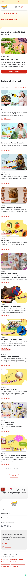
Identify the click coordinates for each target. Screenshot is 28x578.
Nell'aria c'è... (5, 240)
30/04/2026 (3, 108)
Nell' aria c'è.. (5, 174)
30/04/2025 (3, 387)
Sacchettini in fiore (7, 422)
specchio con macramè (9, 273)
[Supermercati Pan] (6, 7)
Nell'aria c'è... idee (7, 110)
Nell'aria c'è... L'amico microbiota (12, 143)
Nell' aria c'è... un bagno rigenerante (13, 455)
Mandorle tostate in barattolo (11, 207)
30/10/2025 (3, 205)
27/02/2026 (3, 141)
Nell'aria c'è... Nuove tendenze (11, 339)
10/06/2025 (3, 354)
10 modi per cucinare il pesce (10, 356)
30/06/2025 (3, 337)
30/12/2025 (3, 172)
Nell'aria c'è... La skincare (9, 389)
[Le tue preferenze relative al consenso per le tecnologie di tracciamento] (25, 575)
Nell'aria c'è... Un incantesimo (11, 306)
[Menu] (25, 7)
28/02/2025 (3, 420)
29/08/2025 (3, 271)
